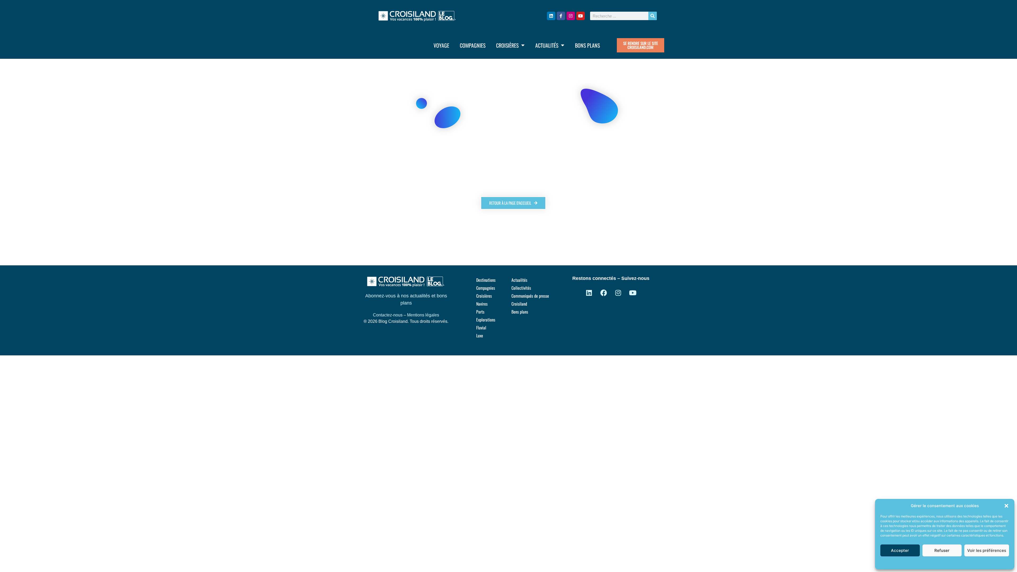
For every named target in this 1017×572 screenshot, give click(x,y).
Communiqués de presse (530, 296)
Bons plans (587, 45)
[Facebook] (603, 292)
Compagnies (472, 45)
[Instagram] (571, 16)
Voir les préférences (986, 550)
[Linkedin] (551, 16)
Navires (482, 304)
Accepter (900, 550)
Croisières (507, 45)
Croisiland (519, 304)
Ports (480, 312)
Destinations (486, 280)
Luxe (479, 335)
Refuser (941, 550)
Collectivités (521, 288)
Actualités (546, 45)
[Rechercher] (652, 16)
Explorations (485, 319)
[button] (1006, 505)
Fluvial (481, 327)
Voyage (441, 45)
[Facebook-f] (561, 16)
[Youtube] (580, 16)
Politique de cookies (942, 563)
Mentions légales (423, 315)
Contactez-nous (388, 315)
